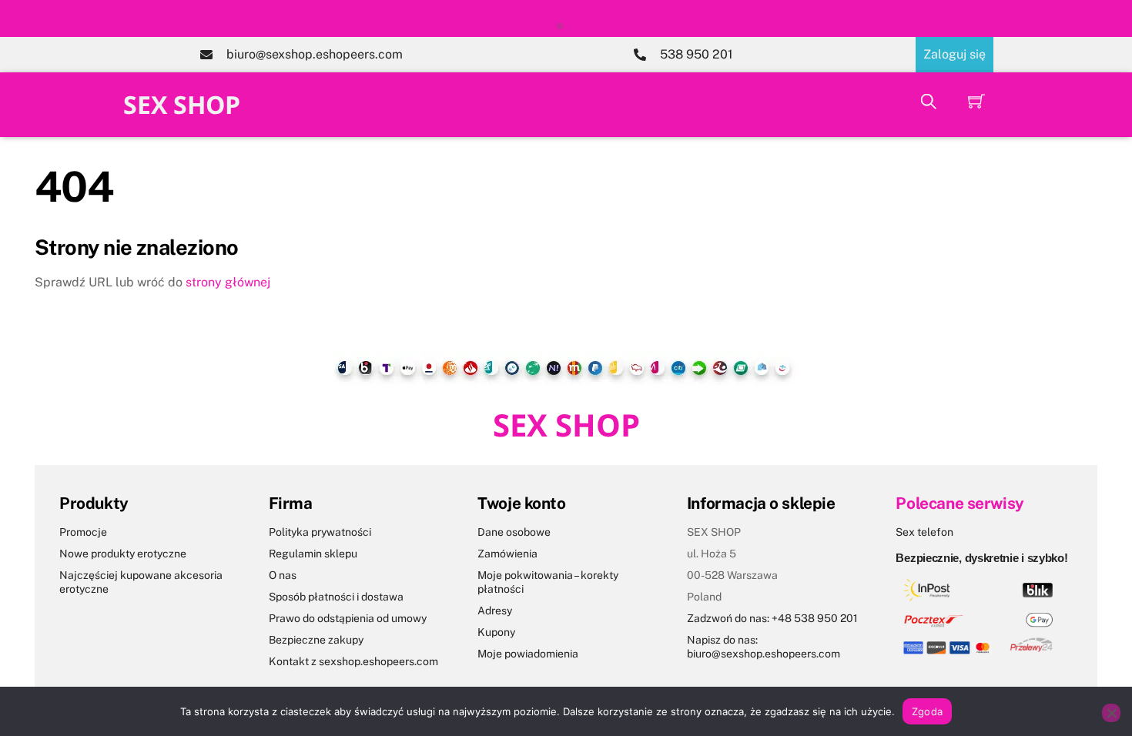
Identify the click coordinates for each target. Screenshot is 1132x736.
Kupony (496, 632)
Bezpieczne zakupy (316, 640)
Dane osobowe (514, 532)
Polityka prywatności (320, 532)
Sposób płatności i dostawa (336, 596)
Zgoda (927, 711)
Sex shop (181, 104)
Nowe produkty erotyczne (122, 553)
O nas (282, 575)
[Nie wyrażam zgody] (1111, 713)
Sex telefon (924, 532)
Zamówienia (507, 553)
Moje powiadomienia (527, 653)
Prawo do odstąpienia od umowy (348, 618)
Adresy (494, 610)
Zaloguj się (954, 54)
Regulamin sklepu (313, 553)
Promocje (83, 532)
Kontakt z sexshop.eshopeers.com (353, 661)
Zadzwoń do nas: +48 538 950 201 (772, 618)
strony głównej (228, 282)
